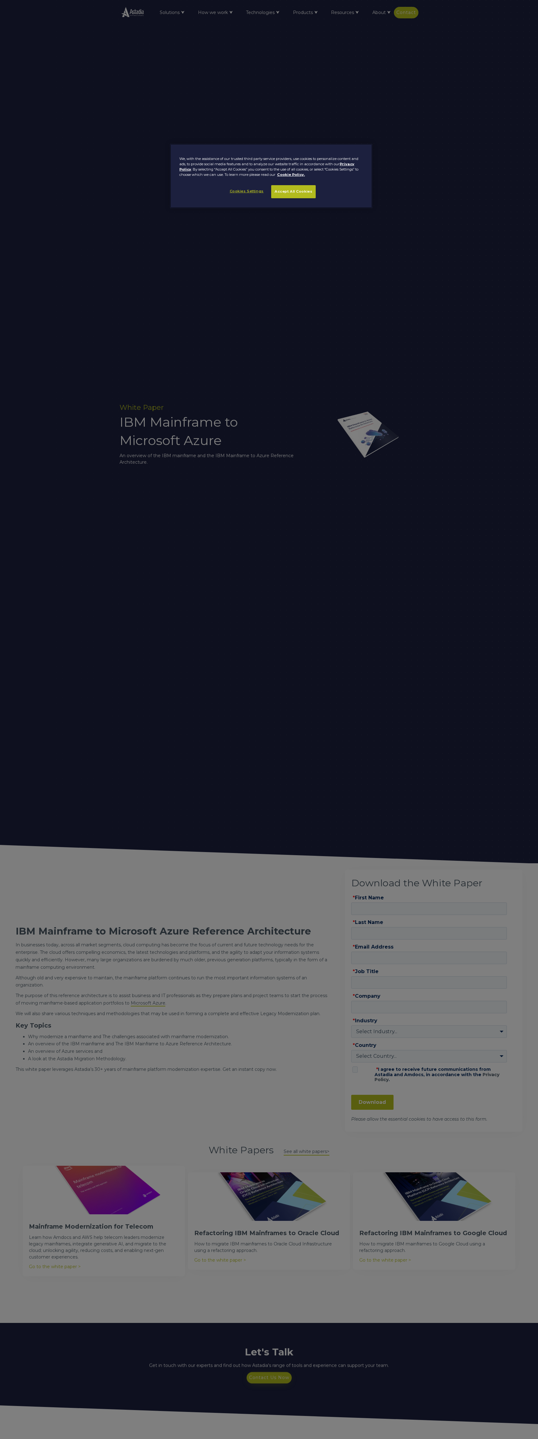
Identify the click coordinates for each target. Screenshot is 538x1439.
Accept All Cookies (293, 192)
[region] (271, 176)
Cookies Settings (247, 191)
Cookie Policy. (291, 175)
